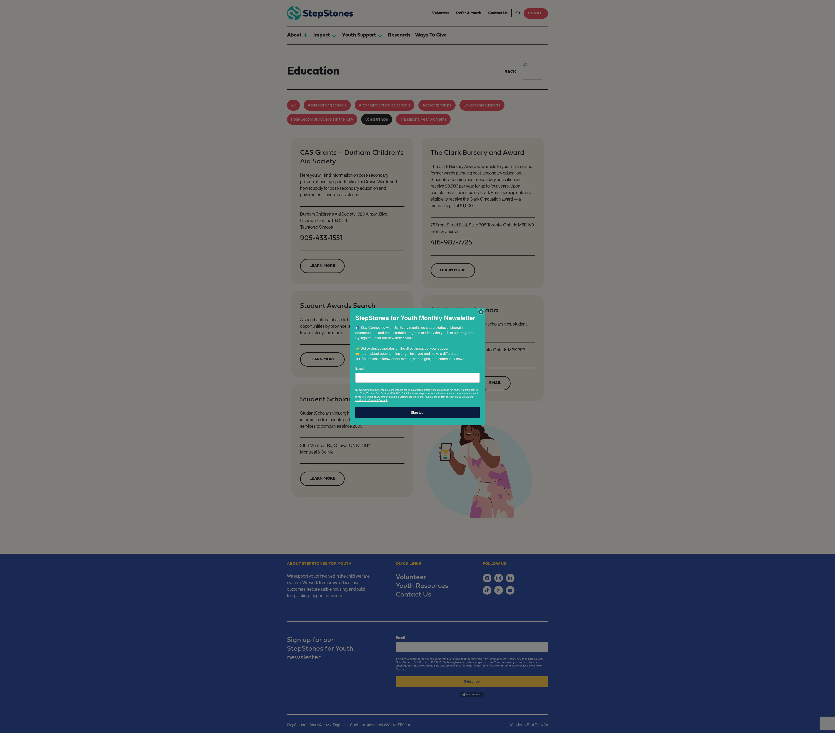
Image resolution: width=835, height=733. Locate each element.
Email (359, 368)
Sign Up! (417, 412)
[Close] (481, 311)
